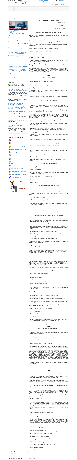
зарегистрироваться (62, 0)
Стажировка (12, 17)
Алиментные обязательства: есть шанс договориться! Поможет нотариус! (17, 125)
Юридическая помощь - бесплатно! (15, 41)
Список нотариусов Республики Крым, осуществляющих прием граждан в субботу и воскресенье (17, 53)
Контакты (14, 7)
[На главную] (43, 0)
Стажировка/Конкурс (13, 14)
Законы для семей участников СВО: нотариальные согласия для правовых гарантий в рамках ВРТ (18, 89)
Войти (54, 0)
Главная (12, 12)
